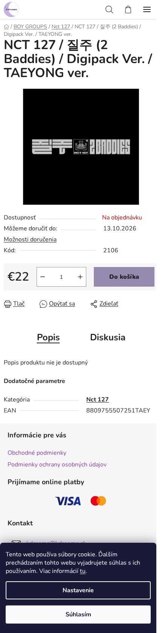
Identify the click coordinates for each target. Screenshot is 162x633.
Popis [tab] (48, 337)
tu (83, 571)
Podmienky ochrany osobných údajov (57, 464)
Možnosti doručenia (30, 239)
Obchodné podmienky (37, 453)
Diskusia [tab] (107, 337)
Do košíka (124, 277)
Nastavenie (78, 590)
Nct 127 (97, 399)
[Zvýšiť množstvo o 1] (80, 276)
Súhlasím (78, 614)
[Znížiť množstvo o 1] (42, 276)
